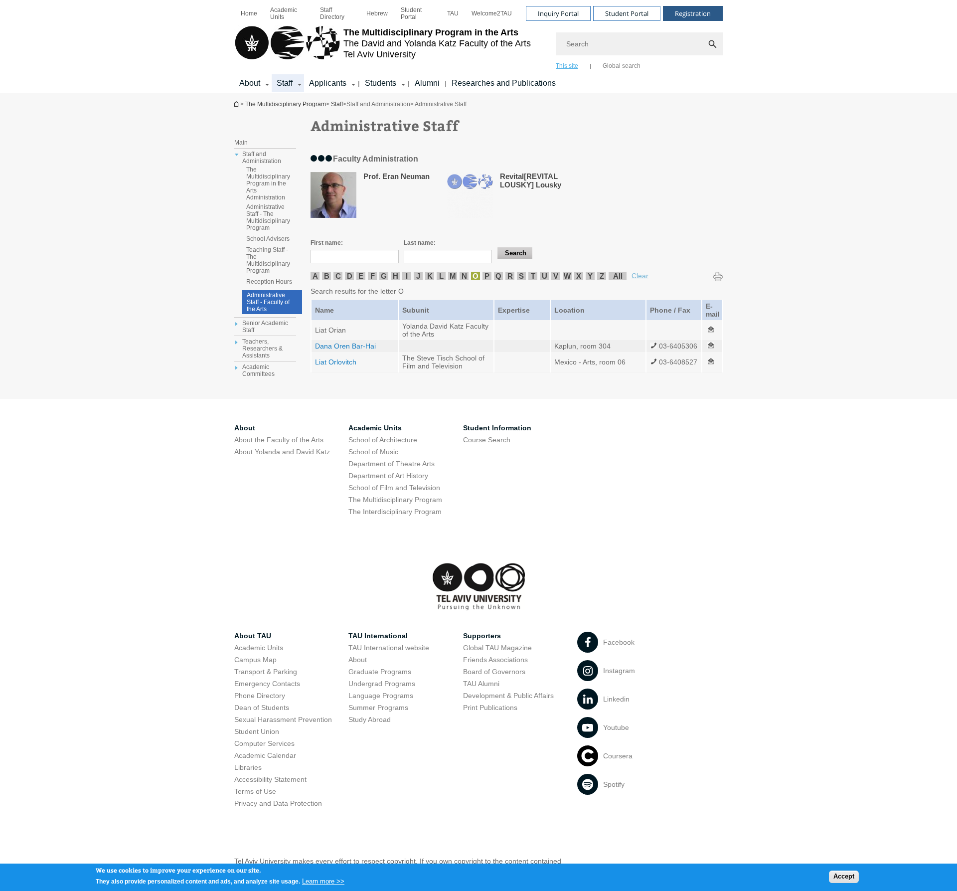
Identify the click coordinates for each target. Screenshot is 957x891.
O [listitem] (475, 276)
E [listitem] (360, 276)
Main (241, 142)
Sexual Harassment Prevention (283, 719)
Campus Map (255, 660)
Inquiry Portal (558, 13)
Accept (843, 876)
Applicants (327, 83)
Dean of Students (261, 708)
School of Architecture (382, 440)
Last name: (420, 242)
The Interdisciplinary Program (395, 512)
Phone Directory (259, 696)
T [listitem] (533, 276)
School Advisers (268, 238)
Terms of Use (255, 791)
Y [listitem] (590, 276)
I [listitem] (407, 276)
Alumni (427, 83)
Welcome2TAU (492, 13)
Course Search (486, 440)
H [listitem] (395, 276)
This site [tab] (567, 65)
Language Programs (380, 696)
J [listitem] (418, 276)
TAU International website (388, 648)
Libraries (248, 767)
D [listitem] (349, 276)
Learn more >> (323, 881)
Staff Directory (332, 13)
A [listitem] (315, 276)
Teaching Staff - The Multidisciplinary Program (268, 260)
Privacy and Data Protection (278, 803)
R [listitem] (510, 276)
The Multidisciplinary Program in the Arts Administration (268, 183)
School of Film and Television (394, 488)
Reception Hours (269, 281)
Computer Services (264, 743)
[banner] (478, 46)
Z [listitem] (602, 276)
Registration (693, 13)
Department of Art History (388, 476)
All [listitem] (618, 276)
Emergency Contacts (267, 684)
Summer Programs (378, 708)
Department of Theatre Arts (391, 464)
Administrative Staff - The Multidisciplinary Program (268, 217)
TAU (453, 13)
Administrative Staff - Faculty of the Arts (268, 302)
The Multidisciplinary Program (237, 104)
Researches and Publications (504, 83)
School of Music (373, 452)
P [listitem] (486, 276)
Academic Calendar (265, 755)
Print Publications (490, 708)
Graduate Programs (379, 672)
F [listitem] (372, 276)
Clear (640, 276)
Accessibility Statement (270, 779)
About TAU (252, 636)
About (249, 83)
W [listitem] (567, 276)
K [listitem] (430, 276)
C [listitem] (338, 276)
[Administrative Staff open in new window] (710, 330)
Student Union (256, 731)
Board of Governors (494, 672)
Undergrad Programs (381, 684)
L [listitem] (441, 276)
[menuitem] (249, 13)
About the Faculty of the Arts (278, 440)
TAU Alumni (481, 684)
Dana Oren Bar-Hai (345, 346)
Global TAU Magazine (497, 648)
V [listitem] (555, 276)
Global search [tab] (621, 65)
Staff (285, 83)
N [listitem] (464, 276)
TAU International (378, 636)
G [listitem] (384, 276)
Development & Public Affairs (508, 696)
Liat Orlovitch (335, 362)
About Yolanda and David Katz (282, 452)
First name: (327, 242)
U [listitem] (544, 276)
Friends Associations (495, 660)
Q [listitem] (498, 276)
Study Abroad (369, 719)
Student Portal (411, 13)
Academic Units (283, 13)
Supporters (482, 636)
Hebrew (377, 13)
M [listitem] (453, 276)
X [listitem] (578, 276)
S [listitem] (521, 276)
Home (249, 13)
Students (380, 83)
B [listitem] (326, 276)
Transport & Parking (265, 672)
